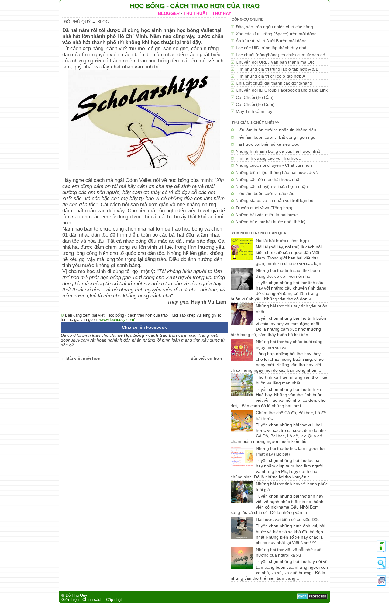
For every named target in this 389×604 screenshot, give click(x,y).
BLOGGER (169, 13)
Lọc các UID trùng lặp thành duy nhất (272, 47)
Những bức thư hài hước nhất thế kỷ (270, 221)
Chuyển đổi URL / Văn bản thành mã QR (275, 62)
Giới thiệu (70, 600)
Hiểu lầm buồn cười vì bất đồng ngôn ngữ (276, 137)
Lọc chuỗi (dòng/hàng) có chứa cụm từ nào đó (280, 54)
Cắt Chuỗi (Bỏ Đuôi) (255, 104)
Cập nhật (114, 600)
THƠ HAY (221, 13)
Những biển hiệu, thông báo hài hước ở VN (277, 172)
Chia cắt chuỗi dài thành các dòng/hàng (274, 83)
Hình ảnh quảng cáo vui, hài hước (268, 158)
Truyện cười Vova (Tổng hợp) (264, 207)
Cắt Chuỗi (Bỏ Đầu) (255, 97)
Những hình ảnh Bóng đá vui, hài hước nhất (278, 151)
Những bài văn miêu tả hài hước (267, 214)
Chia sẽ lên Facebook (144, 327)
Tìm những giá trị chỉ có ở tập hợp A (270, 76)
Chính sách (92, 600)
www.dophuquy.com (116, 319)
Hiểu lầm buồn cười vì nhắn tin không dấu (276, 129)
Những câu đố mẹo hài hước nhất (268, 179)
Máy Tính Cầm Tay (254, 111)
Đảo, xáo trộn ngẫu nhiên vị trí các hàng (274, 26)
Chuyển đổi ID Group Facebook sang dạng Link (282, 90)
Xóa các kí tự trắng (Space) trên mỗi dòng (276, 33)
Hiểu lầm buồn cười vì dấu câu (265, 193)
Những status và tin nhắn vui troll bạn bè (274, 200)
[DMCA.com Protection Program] (312, 598)
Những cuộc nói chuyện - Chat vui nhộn (274, 165)
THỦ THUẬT (196, 13)
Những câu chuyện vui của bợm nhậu (272, 186)
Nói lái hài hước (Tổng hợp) (282, 240)
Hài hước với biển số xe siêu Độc (267, 144)
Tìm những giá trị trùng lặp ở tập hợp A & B (277, 69)
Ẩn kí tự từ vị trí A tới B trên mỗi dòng (271, 40)
